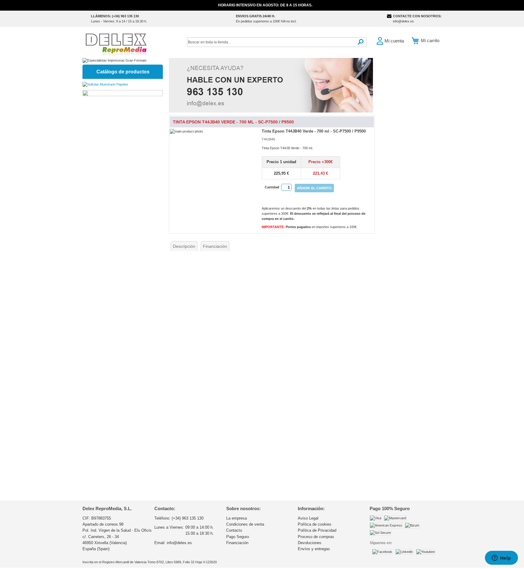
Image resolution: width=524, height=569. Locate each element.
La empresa (236, 518)
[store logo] (115, 44)
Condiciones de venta (245, 524)
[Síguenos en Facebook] (382, 552)
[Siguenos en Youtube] (426, 552)
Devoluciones (309, 542)
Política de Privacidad (317, 530)
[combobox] (277, 42)
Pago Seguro (237, 536)
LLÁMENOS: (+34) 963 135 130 (115, 16)
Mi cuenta (394, 40)
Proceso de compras (316, 536)
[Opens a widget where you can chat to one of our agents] (501, 558)
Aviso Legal (308, 518)
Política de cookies (314, 524)
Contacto (234, 530)
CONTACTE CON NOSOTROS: (417, 16)
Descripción (184, 246)
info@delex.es (403, 21)
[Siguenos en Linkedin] (404, 552)
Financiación (215, 246)
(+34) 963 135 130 (187, 518)
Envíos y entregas (314, 549)
